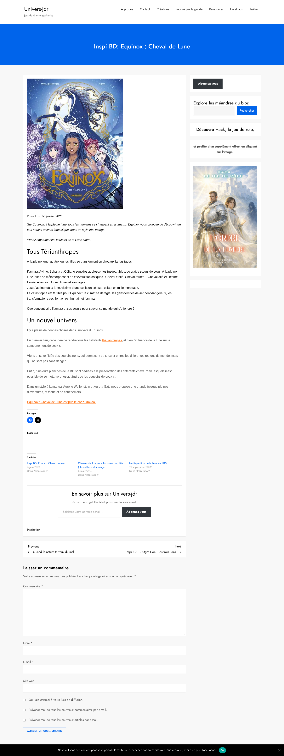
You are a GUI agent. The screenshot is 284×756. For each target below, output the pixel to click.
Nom (27, 643)
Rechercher (247, 110)
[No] (279, 750)
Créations (163, 9)
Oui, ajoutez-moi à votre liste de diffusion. (55, 700)
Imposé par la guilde (189, 9)
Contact (145, 9)
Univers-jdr (36, 9)
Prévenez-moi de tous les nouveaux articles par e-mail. (63, 720)
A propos (127, 9)
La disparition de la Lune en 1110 (148, 463)
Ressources (216, 9)
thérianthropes (112, 340)
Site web (28, 681)
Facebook (236, 9)
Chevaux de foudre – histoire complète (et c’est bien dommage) (100, 465)
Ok (222, 750)
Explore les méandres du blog (221, 103)
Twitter (254, 9)
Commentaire (33, 586)
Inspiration (33, 529)
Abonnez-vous (136, 511)
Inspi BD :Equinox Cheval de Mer (46, 463)
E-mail (28, 662)
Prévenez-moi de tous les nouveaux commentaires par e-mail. (68, 710)
